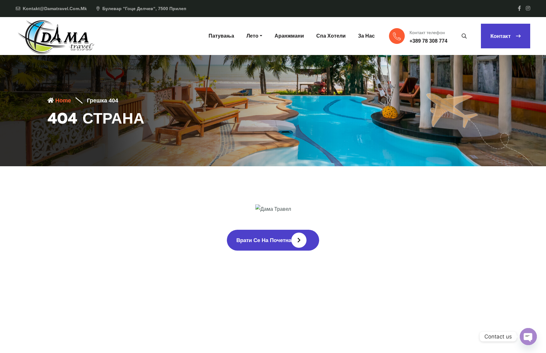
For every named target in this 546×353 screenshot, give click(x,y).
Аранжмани (289, 36)
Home (62, 100)
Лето (252, 36)
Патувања (221, 36)
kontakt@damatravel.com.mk (55, 8)
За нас (366, 36)
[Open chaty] (528, 336)
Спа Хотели (331, 36)
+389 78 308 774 (428, 41)
